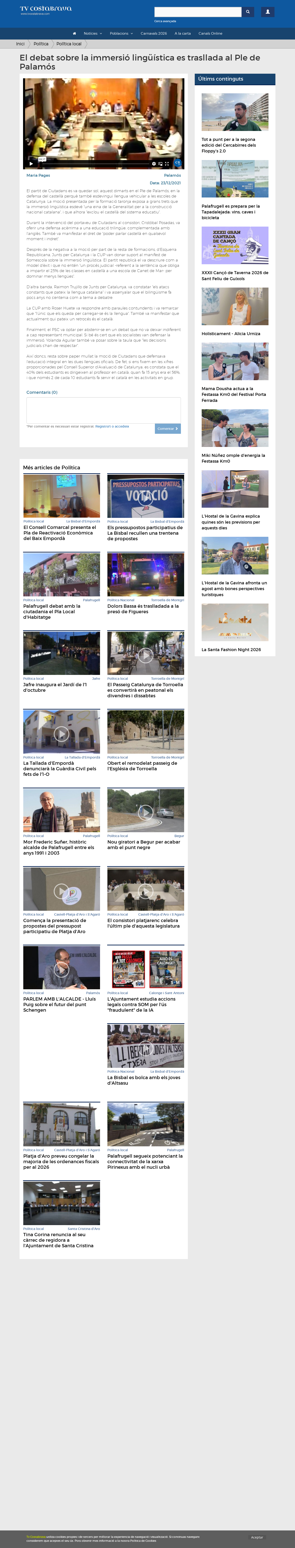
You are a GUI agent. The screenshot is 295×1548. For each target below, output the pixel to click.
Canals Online (210, 33)
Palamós (172, 175)
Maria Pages (38, 175)
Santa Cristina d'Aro (84, 1229)
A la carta (183, 33)
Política (41, 43)
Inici (20, 43)
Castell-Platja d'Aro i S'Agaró (77, 915)
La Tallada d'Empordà (82, 757)
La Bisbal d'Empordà (83, 521)
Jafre (96, 679)
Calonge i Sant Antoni (166, 993)
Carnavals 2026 (154, 33)
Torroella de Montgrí (167, 600)
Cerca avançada (165, 21)
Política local (69, 43)
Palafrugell (91, 600)
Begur (179, 836)
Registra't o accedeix (112, 426)
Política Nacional (120, 600)
